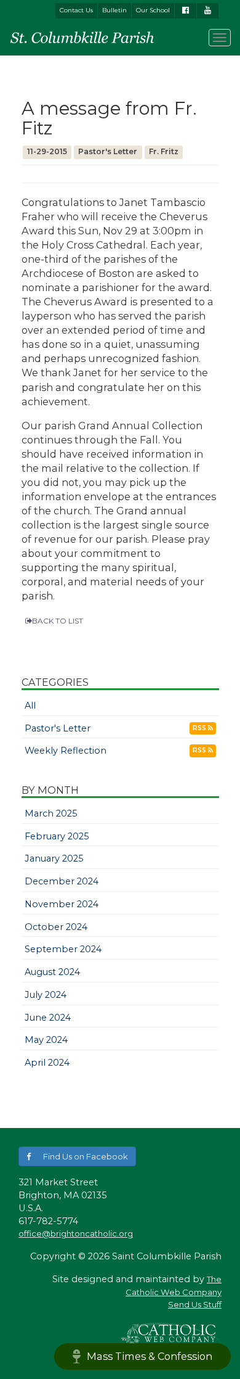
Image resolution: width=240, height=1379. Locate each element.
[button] (77, 1156)
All (30, 705)
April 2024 (47, 1062)
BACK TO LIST (57, 620)
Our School (153, 10)
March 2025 (51, 813)
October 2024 (56, 926)
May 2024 (46, 1039)
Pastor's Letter (57, 728)
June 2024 (48, 1017)
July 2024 (45, 994)
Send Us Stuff (195, 1304)
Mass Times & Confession (149, 1356)
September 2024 (63, 949)
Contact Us (76, 10)
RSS (200, 728)
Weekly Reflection (65, 750)
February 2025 (57, 836)
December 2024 (61, 881)
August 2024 (52, 972)
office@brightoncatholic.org (75, 1233)
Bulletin (114, 10)
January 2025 (54, 858)
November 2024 (61, 904)
